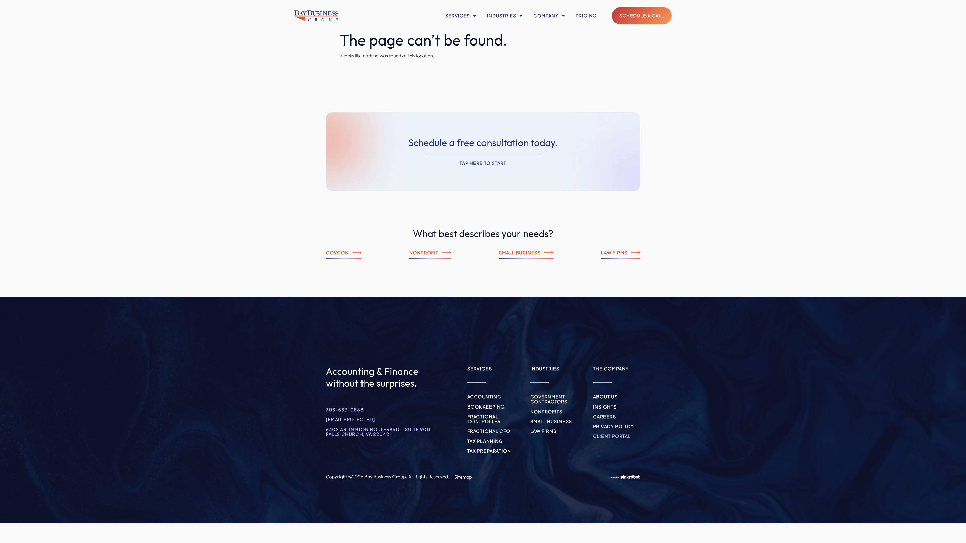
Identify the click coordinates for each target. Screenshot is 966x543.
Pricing (586, 15)
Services (457, 15)
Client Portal (612, 436)
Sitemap (463, 477)
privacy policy (613, 426)
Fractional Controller (484, 419)
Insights (605, 407)
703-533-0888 (345, 409)
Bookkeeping (486, 407)
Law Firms (543, 431)
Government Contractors (549, 399)
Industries (501, 15)
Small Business (551, 421)
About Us (605, 396)
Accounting (484, 396)
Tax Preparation (489, 451)
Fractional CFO (488, 431)
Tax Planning (485, 441)
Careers (604, 416)
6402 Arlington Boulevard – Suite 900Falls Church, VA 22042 (378, 432)
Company (545, 15)
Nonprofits (546, 411)
